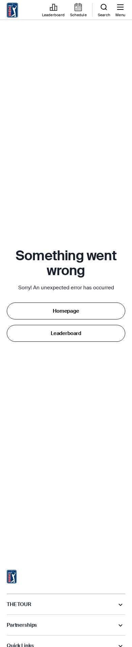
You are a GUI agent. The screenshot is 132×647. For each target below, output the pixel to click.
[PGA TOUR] (12, 576)
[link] (12, 10)
